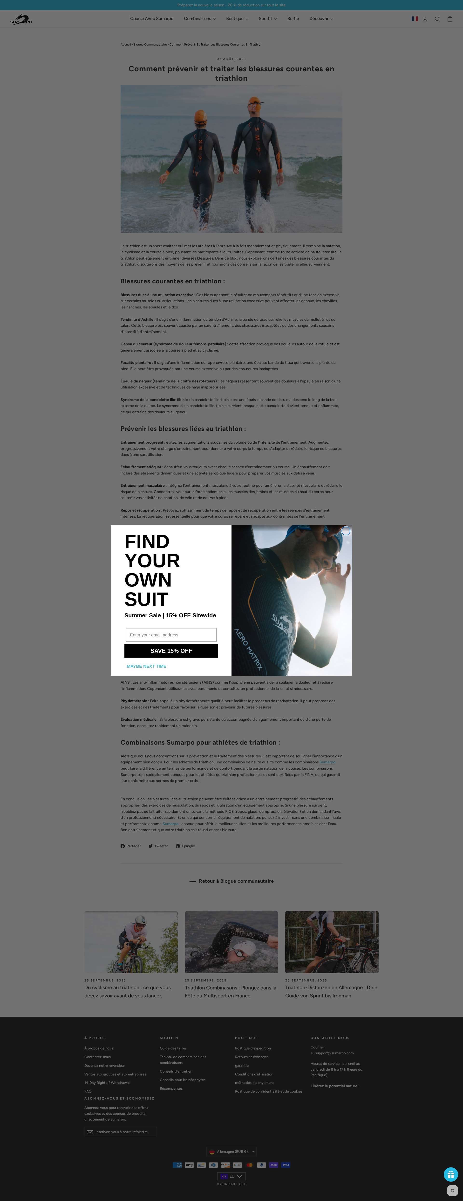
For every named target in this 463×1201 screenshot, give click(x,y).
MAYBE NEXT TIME (146, 666)
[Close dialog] (346, 531)
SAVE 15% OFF (171, 650)
